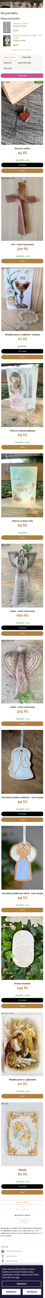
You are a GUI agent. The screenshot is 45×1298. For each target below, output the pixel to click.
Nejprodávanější (24, 63)
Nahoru (24, 1221)
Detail (22, 171)
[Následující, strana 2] (22, 1209)
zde (17, 1277)
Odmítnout (11, 1292)
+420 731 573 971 (11, 1256)
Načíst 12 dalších (22, 1202)
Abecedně (8, 68)
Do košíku (22, 165)
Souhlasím (32, 1292)
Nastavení (21, 1284)
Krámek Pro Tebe (12, 1261)
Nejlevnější (26, 57)
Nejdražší (7, 63)
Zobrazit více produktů (22, 50)
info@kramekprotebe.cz (14, 1251)
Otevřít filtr (22, 76)
